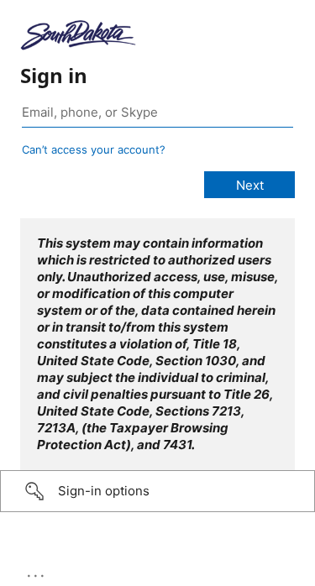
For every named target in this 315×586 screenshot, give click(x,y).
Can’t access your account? (93, 149)
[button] (157, 491)
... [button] (37, 571)
